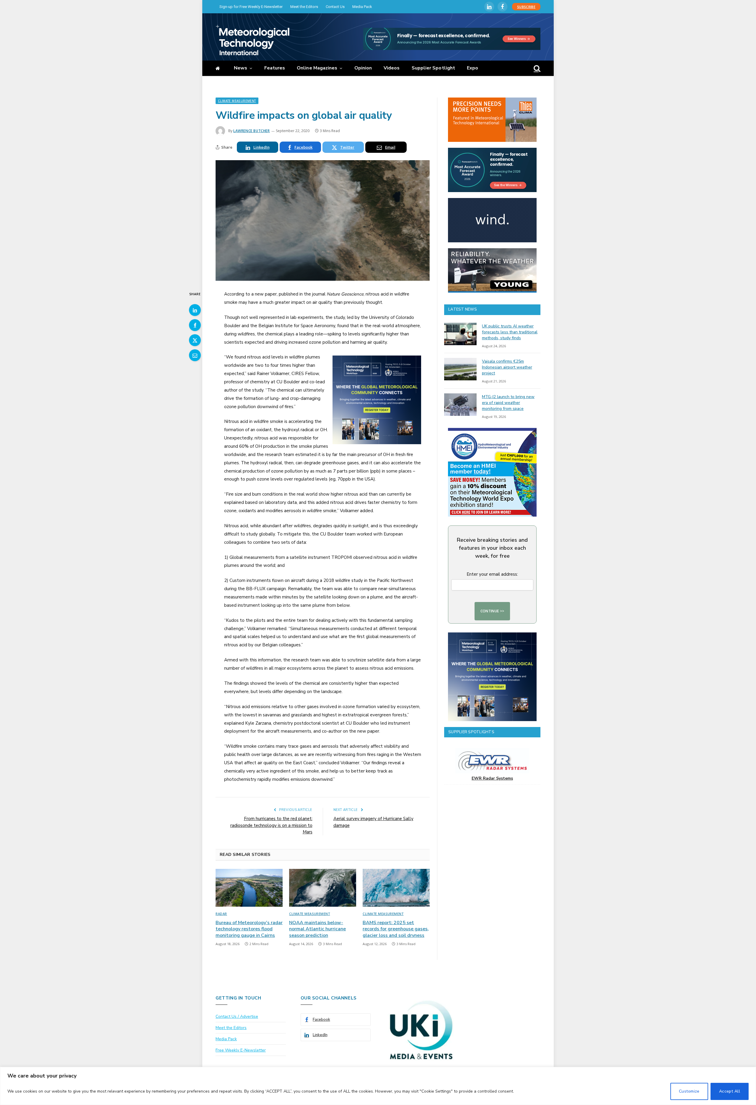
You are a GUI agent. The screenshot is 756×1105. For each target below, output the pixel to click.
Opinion (363, 68)
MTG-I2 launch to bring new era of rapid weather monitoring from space (508, 402)
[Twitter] (195, 340)
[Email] (195, 355)
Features (274, 68)
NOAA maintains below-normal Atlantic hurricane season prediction (317, 929)
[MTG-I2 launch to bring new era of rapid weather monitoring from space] (460, 404)
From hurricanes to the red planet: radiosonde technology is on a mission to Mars (271, 825)
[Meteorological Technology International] (252, 40)
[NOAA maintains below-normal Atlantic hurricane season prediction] (322, 888)
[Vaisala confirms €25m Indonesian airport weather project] (460, 369)
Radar (221, 913)
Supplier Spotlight (433, 68)
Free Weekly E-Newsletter (241, 1050)
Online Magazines (317, 68)
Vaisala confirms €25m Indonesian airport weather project (507, 367)
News (240, 68)
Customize (689, 1091)
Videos (392, 68)
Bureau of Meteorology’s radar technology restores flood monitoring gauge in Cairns (249, 929)
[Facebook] (195, 325)
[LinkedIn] (195, 310)
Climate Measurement (237, 101)
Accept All (729, 1091)
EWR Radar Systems (492, 778)
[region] (378, 1086)
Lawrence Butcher (251, 130)
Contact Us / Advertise (237, 1016)
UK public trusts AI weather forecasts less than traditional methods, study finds (509, 332)
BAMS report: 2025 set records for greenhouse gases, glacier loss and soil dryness (396, 929)
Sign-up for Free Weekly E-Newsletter (251, 6)
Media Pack (362, 6)
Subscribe (526, 6)
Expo (472, 68)
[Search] (536, 68)
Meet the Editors (304, 6)
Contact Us (335, 6)
